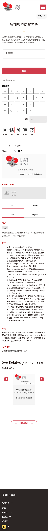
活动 (4, 508)
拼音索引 (5, 86)
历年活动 (5, 512)
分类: (26, 119)
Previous (6, 379)
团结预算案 (13, 351)
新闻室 (5, 521)
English (34, 205)
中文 (13, 205)
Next (42, 379)
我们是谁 (5, 503)
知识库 (5, 517)
